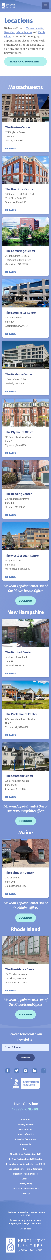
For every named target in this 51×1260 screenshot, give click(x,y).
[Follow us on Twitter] (16, 1070)
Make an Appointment (25, 61)
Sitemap (25, 1193)
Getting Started (25, 1124)
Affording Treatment (25, 1139)
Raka (29, 1229)
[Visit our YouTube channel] (25, 1070)
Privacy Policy (25, 1183)
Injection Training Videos (25, 1174)
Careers (25, 1179)
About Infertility (26, 1134)
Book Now (26, 600)
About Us (25, 1119)
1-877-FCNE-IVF (25, 1109)
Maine (28, 32)
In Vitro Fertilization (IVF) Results (25, 1159)
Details (10, 148)
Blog (25, 1149)
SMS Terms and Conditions (26, 1188)
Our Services (25, 1129)
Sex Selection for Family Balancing (25, 1169)
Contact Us (25, 1144)
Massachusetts (34, 28)
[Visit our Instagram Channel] (43, 1070)
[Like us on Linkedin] (34, 1070)
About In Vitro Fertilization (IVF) (25, 1154)
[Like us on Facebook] (7, 1070)
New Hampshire (13, 32)
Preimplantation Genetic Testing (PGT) (25, 1164)
